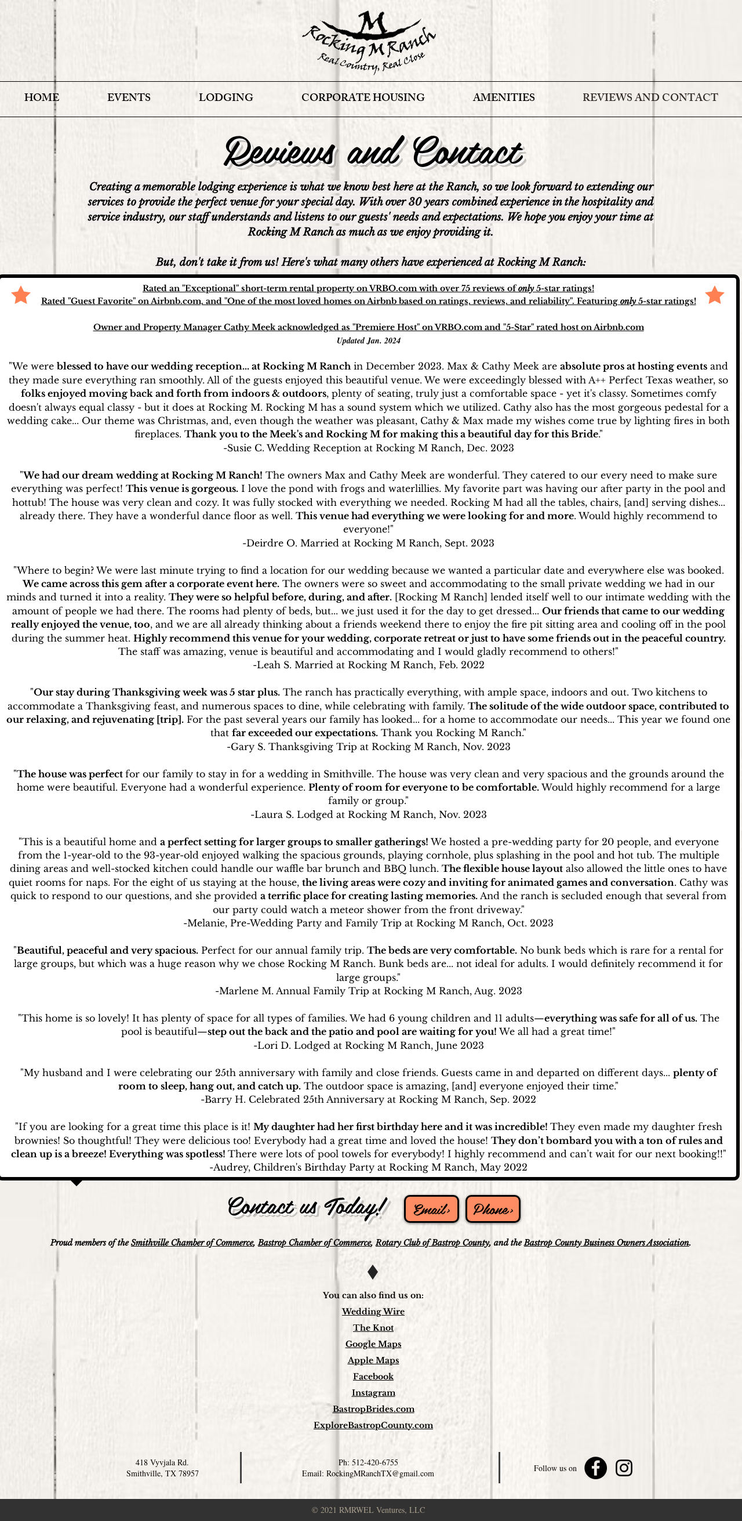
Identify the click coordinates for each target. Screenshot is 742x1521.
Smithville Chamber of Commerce (192, 1242)
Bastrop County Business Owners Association (606, 1242)
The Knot (373, 1328)
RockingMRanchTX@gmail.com (380, 1473)
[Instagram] (624, 1468)
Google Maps (373, 1344)
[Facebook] (595, 1468)
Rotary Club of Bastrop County (432, 1242)
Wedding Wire (373, 1311)
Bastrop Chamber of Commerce (314, 1242)
